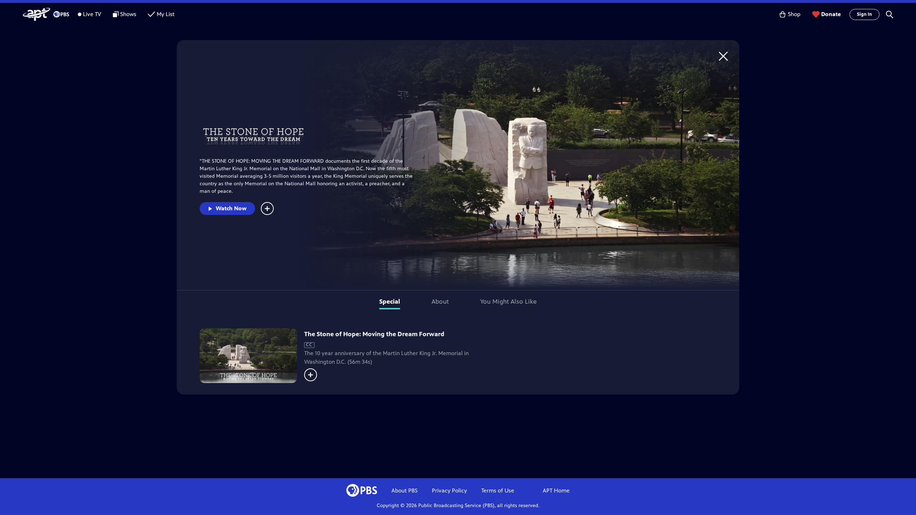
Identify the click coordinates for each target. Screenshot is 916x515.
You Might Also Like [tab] (508, 301)
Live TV (92, 14)
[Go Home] (723, 56)
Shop (794, 14)
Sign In (864, 14)
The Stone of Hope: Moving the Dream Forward (374, 334)
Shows (128, 14)
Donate (831, 14)
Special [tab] (389, 301)
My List (166, 14)
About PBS (404, 490)
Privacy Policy (449, 490)
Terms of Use (497, 490)
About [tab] (440, 301)
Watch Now (231, 208)
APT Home (556, 490)
